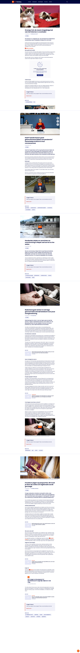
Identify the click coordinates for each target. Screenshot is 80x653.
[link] (29, 96)
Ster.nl (42, 104)
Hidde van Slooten (35, 488)
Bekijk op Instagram (29, 48)
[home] (16, 2)
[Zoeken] (67, 2)
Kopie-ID (31, 569)
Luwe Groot (34, 315)
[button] (27, 36)
